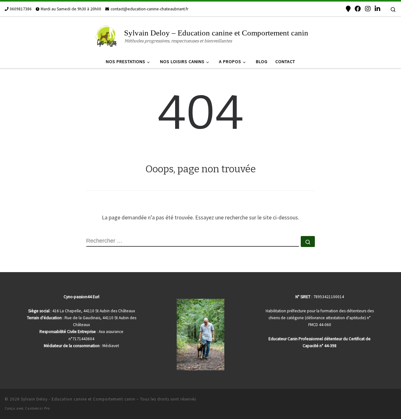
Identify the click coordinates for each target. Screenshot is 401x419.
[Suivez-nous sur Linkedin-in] (377, 8)
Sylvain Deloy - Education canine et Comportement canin (78, 399)
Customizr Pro (37, 408)
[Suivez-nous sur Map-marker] (348, 8)
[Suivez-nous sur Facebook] (358, 8)
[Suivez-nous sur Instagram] (368, 8)
